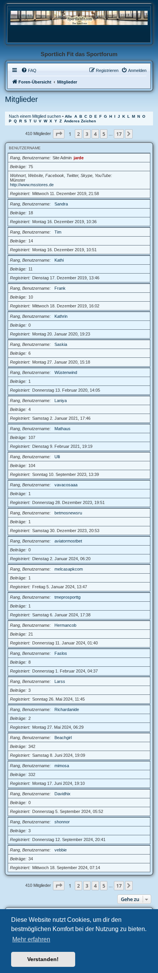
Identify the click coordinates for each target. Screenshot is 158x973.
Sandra (61, 204)
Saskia (60, 344)
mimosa (61, 765)
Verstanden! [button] (43, 959)
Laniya (60, 400)
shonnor (62, 821)
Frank (60, 288)
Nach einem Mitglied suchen (35, 116)
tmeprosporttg (67, 597)
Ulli (57, 456)
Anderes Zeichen (80, 121)
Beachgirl (63, 737)
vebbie (60, 850)
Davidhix (62, 793)
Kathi (59, 260)
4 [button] (95, 133)
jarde (79, 157)
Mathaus (62, 428)
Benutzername (25, 148)
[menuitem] (28, 70)
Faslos (60, 653)
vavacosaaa (65, 484)
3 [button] (87, 133)
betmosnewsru (68, 513)
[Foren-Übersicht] (79, 17)
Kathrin (60, 316)
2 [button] (78, 133)
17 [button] (119, 133)
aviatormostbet (68, 541)
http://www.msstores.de (32, 184)
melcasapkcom (68, 569)
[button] (58, 134)
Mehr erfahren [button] (31, 939)
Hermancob (65, 625)
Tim (57, 232)
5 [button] (103, 133)
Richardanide (66, 709)
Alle (68, 116)
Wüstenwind (65, 372)
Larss (59, 681)
